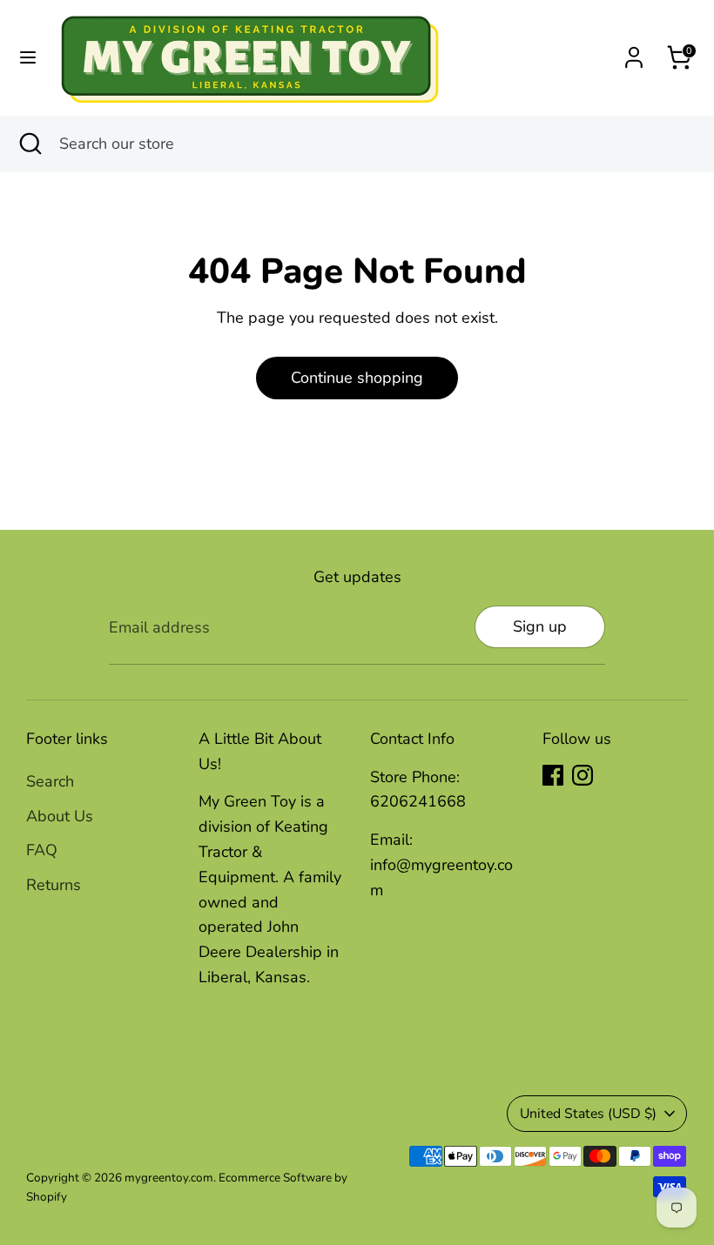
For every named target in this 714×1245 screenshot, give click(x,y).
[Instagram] (582, 775)
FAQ (41, 850)
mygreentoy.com (169, 1177)
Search (50, 781)
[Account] (633, 52)
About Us (59, 816)
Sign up (540, 626)
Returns (53, 884)
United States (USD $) (588, 1113)
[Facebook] (552, 775)
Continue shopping (357, 377)
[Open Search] (29, 144)
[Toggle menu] (27, 58)
